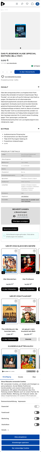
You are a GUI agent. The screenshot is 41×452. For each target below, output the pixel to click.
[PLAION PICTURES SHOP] (2, 9)
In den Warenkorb (27, 72)
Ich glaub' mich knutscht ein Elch (28, 330)
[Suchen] (22, 4)
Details (28, 339)
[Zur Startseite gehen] (6, 4)
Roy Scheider (32, 199)
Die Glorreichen (9, 279)
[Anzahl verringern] (3, 72)
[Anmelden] (37, 4)
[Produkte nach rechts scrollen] (37, 272)
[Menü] (17, 4)
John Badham (25, 196)
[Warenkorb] (32, 4)
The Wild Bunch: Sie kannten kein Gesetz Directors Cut (10, 330)
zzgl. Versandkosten (12, 63)
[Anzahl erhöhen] (11, 72)
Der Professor (28, 279)
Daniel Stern (27, 201)
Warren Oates (24, 199)
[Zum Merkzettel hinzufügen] (15, 251)
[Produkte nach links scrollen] (3, 272)
